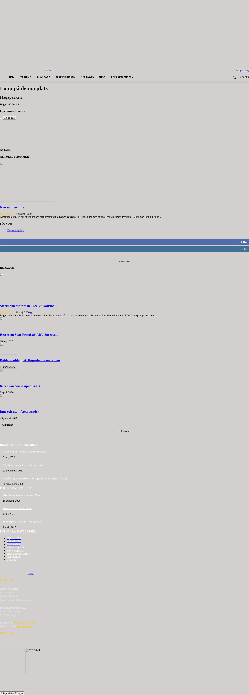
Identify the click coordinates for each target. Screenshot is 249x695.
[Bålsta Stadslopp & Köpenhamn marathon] (8, 353)
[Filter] (1, 118)
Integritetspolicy (24, 626)
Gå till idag (9, 118)
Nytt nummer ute (12, 207)
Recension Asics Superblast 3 (20, 386)
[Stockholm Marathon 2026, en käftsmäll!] (27, 299)
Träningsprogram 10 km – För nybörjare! (23, 521)
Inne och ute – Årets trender (19, 411)
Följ (244, 249)
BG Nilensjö (7, 213)
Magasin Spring (15, 230)
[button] (234, 77)
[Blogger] (3, 642)
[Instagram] (29, 642)
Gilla (244, 242)
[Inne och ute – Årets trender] (8, 405)
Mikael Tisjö (6, 312)
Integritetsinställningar (12, 693)
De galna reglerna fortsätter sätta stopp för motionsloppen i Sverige (35, 478)
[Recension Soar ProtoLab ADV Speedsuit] (8, 328)
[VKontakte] (38, 642)
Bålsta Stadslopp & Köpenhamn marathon (30, 360)
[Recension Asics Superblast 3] (8, 379)
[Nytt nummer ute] (27, 200)
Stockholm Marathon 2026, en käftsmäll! (28, 306)
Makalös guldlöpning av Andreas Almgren (23, 495)
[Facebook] (12, 642)
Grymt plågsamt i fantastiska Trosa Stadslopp (24, 451)
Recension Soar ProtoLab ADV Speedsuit (29, 334)
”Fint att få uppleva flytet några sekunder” (23, 465)
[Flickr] (20, 642)
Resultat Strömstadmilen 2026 (17, 508)
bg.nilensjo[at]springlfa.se (26, 622)
